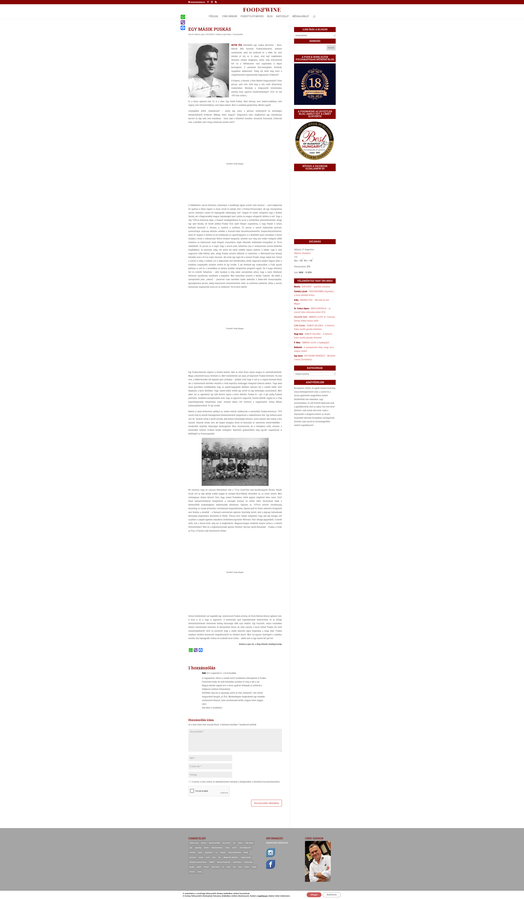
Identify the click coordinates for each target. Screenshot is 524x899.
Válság (254, 867)
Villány (247, 867)
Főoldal (213, 16)
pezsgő (191, 867)
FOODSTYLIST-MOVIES (252, 16)
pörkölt (199, 867)
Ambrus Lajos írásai (223, 34)
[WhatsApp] (183, 17)
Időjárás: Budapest (302, 253)
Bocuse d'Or (226, 843)
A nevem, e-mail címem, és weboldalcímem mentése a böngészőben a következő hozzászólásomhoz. (236, 781)
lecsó (207, 857)
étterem (192, 872)
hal (216, 852)
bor (234, 843)
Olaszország (248, 862)
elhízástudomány (217, 848)
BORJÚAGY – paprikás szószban (316, 286)
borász (240, 843)
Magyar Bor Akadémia (231, 857)
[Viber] (183, 22)
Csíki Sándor (299, 325)
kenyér (201, 857)
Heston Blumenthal (234, 852)
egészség (198, 848)
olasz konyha (237, 862)
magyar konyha (246, 857)
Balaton (203, 843)
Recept (206, 867)
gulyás (200, 852)
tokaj (228, 867)
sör (223, 867)
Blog (270, 16)
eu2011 (234, 848)
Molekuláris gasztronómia (197, 862)
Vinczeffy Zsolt (300, 317)
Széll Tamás (215, 867)
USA (234, 867)
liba (219, 857)
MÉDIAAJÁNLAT (300, 16)
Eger (190, 848)
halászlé (223, 852)
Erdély (227, 848)
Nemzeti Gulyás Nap (223, 862)
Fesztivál (192, 852)
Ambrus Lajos (199, 34)
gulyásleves (209, 852)
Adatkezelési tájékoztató (277, 842)
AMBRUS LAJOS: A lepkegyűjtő (315, 342)
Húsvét (246, 852)
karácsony (192, 857)
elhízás (206, 848)
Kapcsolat (282, 16)
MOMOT (211, 862)
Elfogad (314, 894)
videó (240, 867)
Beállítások (332, 894)
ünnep (199, 872)
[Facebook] (183, 28)
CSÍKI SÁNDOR (229, 16)
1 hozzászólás (237, 34)
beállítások (263, 896)
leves (214, 857)
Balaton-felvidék (214, 843)
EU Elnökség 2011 (245, 848)
